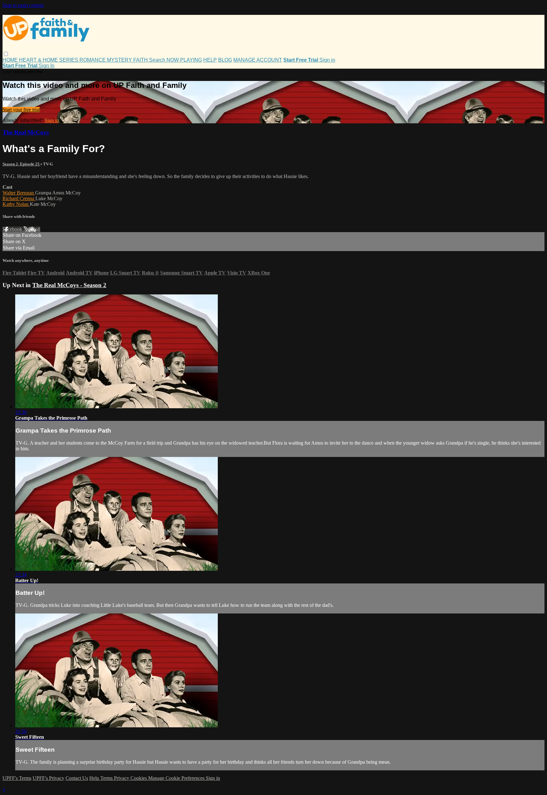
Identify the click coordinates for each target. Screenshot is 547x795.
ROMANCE (93, 60)
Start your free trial (21, 109)
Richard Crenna (19, 198)
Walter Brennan (19, 192)
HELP (210, 60)
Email (34, 229)
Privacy (122, 778)
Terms (107, 778)
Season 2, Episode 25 (22, 164)
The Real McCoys (26, 132)
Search (158, 60)
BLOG (225, 60)
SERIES (69, 60)
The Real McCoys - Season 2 (69, 285)
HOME (11, 60)
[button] (6, 54)
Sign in (327, 60)
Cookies (139, 778)
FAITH (141, 60)
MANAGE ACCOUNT (257, 60)
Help (94, 778)
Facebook (13, 229)
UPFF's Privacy (48, 778)
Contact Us (77, 778)
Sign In (46, 65)
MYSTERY (120, 60)
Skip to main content (23, 5)
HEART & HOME (39, 60)
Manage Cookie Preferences (177, 778)
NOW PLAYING (184, 60)
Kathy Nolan (16, 204)
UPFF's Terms (17, 778)
